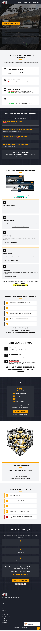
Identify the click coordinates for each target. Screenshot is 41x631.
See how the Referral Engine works (11, 276)
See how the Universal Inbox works (11, 242)
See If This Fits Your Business (11, 23)
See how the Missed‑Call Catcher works (20, 226)
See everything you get (20, 411)
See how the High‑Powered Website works (20, 211)
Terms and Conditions (17, 627)
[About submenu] (31, 2)
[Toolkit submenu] (21, 2)
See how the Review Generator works (11, 260)
